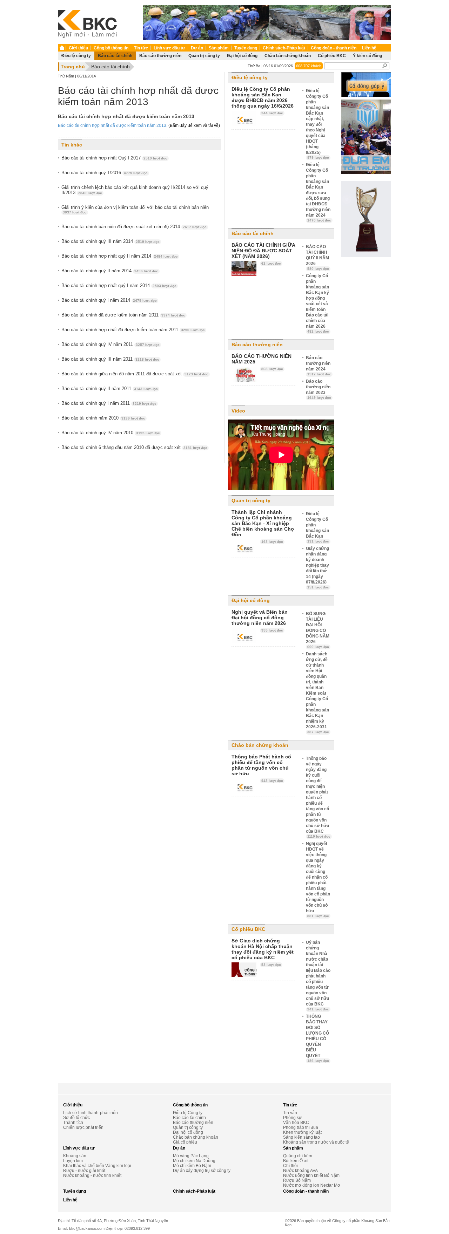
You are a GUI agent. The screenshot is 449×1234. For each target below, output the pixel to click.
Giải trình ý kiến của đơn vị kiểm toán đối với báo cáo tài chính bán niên (135, 209)
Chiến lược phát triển (83, 1127)
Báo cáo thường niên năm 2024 (318, 365)
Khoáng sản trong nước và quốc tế (316, 1142)
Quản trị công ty (204, 55)
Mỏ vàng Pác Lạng (191, 1155)
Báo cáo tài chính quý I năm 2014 (109, 300)
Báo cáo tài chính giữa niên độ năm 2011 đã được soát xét (134, 373)
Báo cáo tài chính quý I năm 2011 (108, 403)
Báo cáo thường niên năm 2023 (318, 389)
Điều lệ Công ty (187, 1112)
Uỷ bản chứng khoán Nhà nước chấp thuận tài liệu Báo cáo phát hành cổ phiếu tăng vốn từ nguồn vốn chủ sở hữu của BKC (318, 975)
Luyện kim (73, 1160)
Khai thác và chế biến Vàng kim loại (97, 1165)
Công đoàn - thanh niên (333, 48)
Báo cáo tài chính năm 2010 (103, 418)
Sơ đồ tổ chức (76, 1117)
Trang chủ (73, 66)
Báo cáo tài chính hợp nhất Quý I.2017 (114, 158)
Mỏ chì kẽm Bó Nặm (192, 1165)
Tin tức (141, 48)
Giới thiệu (78, 48)
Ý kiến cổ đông (367, 55)
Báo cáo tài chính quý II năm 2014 (109, 270)
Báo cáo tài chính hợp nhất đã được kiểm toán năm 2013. (113, 125)
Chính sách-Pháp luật (284, 48)
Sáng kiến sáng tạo (301, 1137)
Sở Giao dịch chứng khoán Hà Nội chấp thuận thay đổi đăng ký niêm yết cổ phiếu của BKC (263, 949)
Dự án (197, 48)
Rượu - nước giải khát (84, 1170)
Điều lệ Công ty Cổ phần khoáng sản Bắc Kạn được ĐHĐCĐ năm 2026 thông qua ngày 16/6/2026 (263, 97)
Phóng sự (292, 1117)
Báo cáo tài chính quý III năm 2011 (110, 359)
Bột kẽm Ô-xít (295, 1160)
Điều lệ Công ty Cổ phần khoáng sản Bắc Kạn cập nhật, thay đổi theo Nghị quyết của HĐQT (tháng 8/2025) (317, 123)
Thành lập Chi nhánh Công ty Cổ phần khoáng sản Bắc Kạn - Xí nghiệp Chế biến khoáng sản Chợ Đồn (263, 523)
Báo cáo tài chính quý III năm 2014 (110, 241)
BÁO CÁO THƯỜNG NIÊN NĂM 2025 (261, 358)
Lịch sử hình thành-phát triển (90, 1112)
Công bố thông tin (111, 48)
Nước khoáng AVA (300, 1170)
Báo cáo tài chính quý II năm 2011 (109, 388)
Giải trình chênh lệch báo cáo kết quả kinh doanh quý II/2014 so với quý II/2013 (134, 190)
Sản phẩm (219, 48)
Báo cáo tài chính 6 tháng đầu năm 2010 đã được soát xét (134, 447)
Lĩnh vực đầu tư (169, 48)
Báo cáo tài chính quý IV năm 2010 (110, 432)
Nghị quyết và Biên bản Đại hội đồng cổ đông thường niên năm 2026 (260, 617)
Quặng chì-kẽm (297, 1155)
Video (238, 411)
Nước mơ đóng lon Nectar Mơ (311, 1185)
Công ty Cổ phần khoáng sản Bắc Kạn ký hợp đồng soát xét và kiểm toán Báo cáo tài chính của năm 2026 (317, 303)
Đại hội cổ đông (242, 55)
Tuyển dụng (245, 48)
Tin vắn (290, 1112)
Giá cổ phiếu (185, 1142)
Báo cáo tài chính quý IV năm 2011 (110, 344)
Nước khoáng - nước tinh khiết (92, 1175)
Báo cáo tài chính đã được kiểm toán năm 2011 (123, 315)
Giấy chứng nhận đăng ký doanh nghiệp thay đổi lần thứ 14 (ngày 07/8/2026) (317, 567)
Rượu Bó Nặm (297, 1180)
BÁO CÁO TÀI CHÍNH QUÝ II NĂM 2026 (317, 257)
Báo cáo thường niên (160, 55)
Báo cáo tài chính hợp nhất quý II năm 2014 (119, 256)
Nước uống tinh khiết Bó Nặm (311, 1175)
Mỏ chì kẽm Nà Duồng (194, 1160)
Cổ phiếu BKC (332, 55)
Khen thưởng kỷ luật (302, 1132)
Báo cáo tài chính (115, 55)
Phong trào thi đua (300, 1127)
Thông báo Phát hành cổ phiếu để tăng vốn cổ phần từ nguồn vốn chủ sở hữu (261, 765)
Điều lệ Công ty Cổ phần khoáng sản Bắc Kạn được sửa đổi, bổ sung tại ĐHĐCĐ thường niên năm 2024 (318, 192)
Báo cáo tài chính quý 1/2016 (104, 172)
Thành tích (73, 1122)
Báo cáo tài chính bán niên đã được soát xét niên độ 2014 (134, 226)
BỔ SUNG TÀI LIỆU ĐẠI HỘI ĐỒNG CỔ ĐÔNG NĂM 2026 (317, 630)
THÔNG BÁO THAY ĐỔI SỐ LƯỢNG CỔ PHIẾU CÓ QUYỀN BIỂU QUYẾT (317, 1038)
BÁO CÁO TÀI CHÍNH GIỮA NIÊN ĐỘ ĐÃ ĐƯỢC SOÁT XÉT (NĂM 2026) (263, 250)
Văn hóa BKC (296, 1122)
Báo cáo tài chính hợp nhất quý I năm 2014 (118, 285)
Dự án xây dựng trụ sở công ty (201, 1170)
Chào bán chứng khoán (287, 55)
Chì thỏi (290, 1165)
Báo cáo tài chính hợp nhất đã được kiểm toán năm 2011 (133, 329)
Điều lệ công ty (76, 55)
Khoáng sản (74, 1155)
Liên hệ (369, 48)
